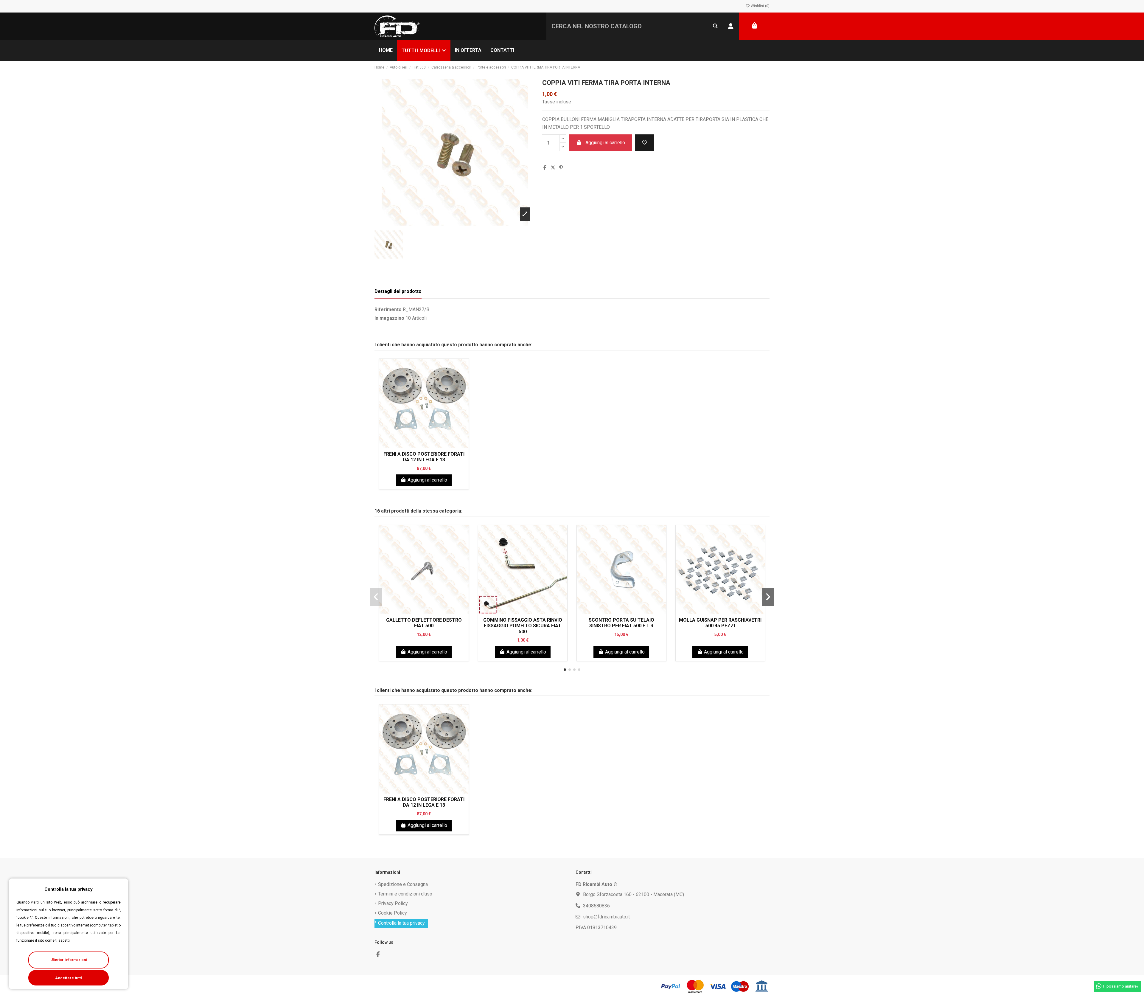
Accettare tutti (68, 978)
